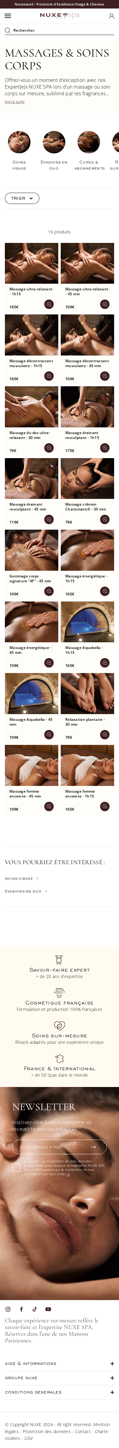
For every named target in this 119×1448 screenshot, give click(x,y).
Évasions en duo (23, 891)
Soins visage (19, 879)
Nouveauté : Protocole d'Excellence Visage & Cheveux (59, 4)
